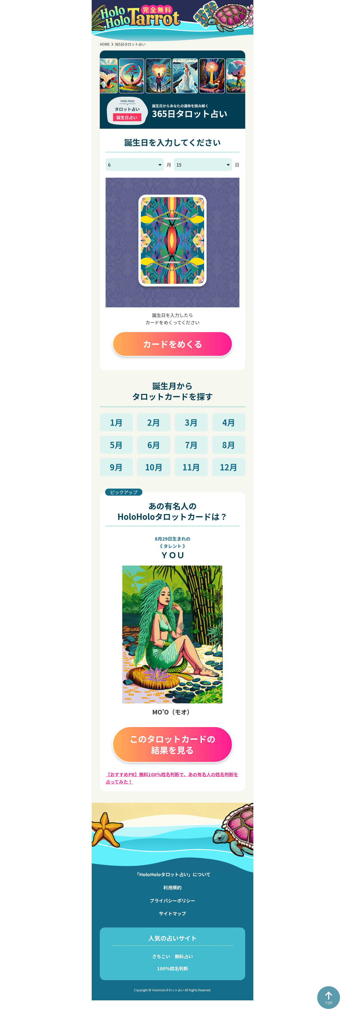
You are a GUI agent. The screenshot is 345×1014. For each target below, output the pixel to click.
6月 (153, 444)
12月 (228, 467)
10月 (154, 467)
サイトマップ (172, 913)
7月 (191, 444)
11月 (191, 467)
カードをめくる (173, 344)
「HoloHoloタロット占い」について (173, 874)
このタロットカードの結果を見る (172, 744)
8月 (228, 444)
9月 (116, 467)
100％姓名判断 (172, 968)
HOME (105, 44)
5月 (116, 444)
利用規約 (172, 887)
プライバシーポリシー (172, 900)
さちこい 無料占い (172, 956)
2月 (153, 422)
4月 (228, 422)
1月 (116, 422)
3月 (191, 422)
